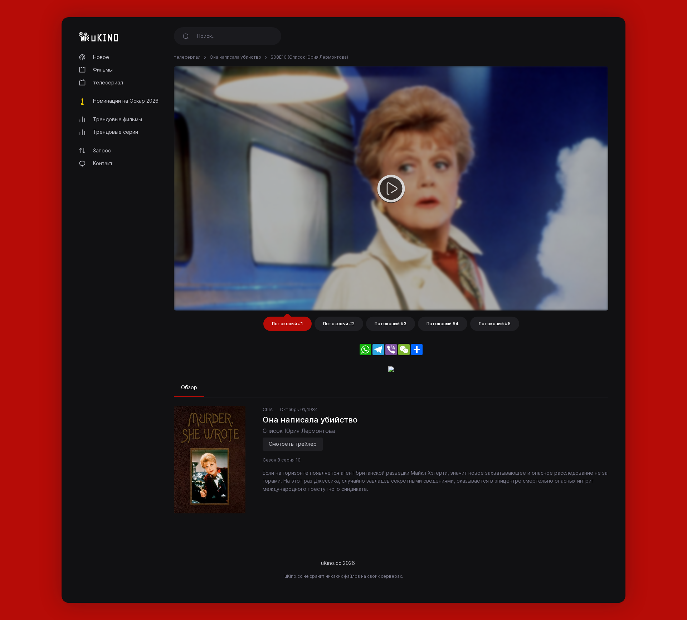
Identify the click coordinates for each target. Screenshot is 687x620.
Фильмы (103, 70)
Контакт (103, 163)
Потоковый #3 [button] (390, 323)
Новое (101, 57)
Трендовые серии (115, 132)
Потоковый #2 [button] (339, 323)
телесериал (108, 82)
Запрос (102, 150)
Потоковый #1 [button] (287, 323)
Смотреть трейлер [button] (293, 444)
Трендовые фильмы (117, 119)
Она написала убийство (235, 57)
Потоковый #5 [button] (495, 323)
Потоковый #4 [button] (443, 323)
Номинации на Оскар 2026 (126, 101)
